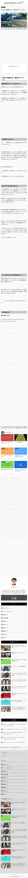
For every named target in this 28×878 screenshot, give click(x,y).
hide (17, 66)
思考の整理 (14, 618)
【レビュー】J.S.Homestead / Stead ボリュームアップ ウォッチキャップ (15, 733)
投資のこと (14, 621)
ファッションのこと (14, 611)
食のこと (14, 637)
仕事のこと (3, 7)
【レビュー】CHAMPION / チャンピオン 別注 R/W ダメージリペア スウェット (15, 725)
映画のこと (14, 628)
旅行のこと (14, 624)
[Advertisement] (14, 47)
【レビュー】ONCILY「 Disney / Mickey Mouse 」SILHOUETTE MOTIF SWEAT (14, 738)
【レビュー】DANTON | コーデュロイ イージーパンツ (15, 729)
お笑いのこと (14, 608)
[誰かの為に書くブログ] (14, 3)
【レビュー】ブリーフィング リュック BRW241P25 (14, 742)
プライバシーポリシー (13, 874)
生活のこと (14, 634)
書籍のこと (14, 631)
